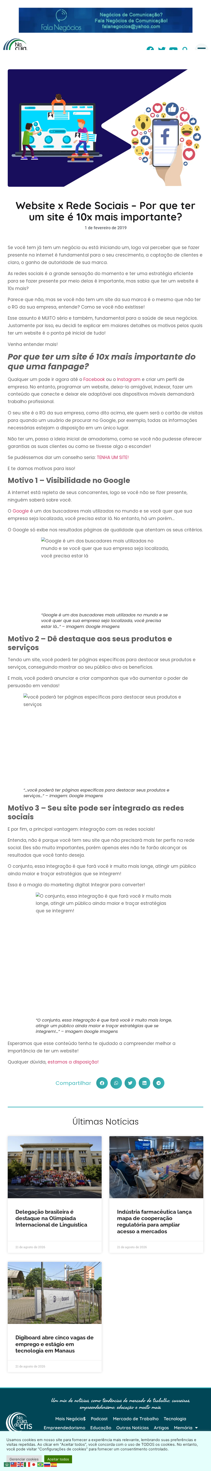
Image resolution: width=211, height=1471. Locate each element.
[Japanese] (34, 1464)
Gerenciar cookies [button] (24, 1459)
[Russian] (47, 1464)
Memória (183, 1427)
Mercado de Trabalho (136, 1418)
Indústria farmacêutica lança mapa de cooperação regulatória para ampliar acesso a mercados (154, 1222)
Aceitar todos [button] (58, 1459)
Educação (100, 1427)
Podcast (99, 1418)
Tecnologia (175, 1418)
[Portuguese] (40, 1464)
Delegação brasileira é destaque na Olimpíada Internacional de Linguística (52, 1218)
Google (21, 511)
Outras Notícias (132, 1427)
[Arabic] (7, 1464)
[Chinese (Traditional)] (14, 1464)
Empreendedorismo (64, 1427)
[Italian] (27, 1464)
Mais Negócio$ (70, 1418)
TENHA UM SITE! (113, 457)
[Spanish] (54, 1464)
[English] (20, 1464)
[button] (102, 1083)
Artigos (161, 1427)
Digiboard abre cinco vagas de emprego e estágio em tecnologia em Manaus (54, 1344)
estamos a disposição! (73, 1062)
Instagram (128, 379)
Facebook (94, 379)
